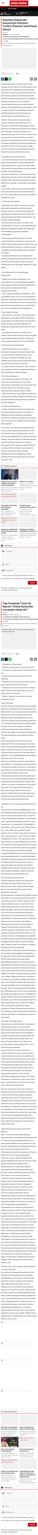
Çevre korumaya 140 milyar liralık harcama (27, 1428)
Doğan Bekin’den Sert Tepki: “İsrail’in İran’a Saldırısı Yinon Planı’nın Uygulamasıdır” (28, 1474)
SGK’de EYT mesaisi (26, 481)
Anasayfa (5, 32)
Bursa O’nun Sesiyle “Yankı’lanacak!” (7, 1450)
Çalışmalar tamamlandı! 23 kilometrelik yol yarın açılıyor (9, 531)
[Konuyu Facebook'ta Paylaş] (2, 79)
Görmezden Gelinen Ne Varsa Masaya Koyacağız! (9, 507)
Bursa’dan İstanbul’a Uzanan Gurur (27, 1450)
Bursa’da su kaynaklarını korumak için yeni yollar (9, 1428)
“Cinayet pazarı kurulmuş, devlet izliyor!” (28, 506)
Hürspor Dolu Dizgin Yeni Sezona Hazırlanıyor (9, 1472)
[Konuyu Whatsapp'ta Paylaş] (9, 79)
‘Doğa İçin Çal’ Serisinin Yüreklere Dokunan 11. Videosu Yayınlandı (9, 483)
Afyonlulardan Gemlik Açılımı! (17, 8)
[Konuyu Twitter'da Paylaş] (6, 79)
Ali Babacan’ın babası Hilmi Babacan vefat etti (28, 530)
